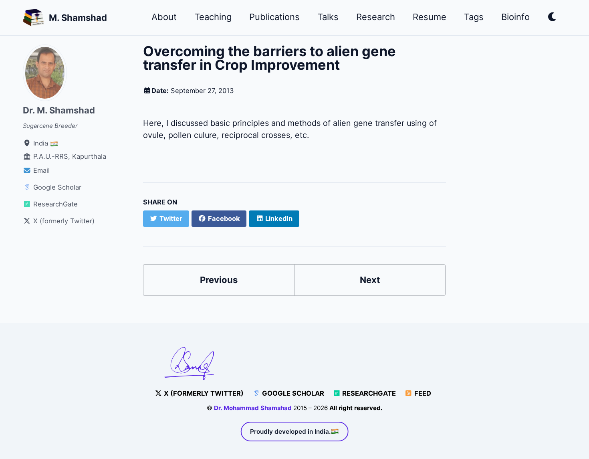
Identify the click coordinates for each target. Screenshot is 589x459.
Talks (328, 17)
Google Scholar (292, 393)
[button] (552, 18)
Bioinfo (515, 17)
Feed (422, 393)
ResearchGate (368, 393)
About (164, 17)
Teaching (213, 17)
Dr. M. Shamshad (59, 110)
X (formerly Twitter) (203, 393)
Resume (429, 17)
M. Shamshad (78, 17)
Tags (474, 17)
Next (370, 280)
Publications (274, 17)
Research (375, 17)
